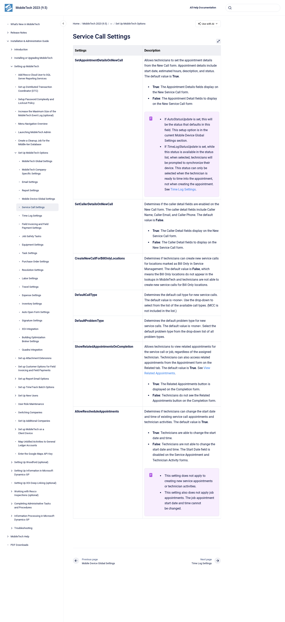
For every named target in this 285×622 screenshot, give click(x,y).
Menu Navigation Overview (33, 123)
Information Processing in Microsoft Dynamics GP (34, 517)
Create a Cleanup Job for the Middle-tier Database (34, 142)
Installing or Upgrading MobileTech (33, 57)
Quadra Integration (32, 349)
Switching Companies (30, 412)
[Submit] (230, 8)
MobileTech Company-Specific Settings (34, 171)
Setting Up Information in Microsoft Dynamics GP (33, 472)
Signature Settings (32, 320)
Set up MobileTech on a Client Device (31, 431)
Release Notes (19, 32)
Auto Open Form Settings (36, 312)
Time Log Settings (32, 215)
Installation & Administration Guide (30, 41)
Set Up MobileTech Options (33, 152)
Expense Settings (31, 295)
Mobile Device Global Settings (38, 198)
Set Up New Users (28, 395)
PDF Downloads (19, 544)
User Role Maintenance (31, 404)
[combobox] (253, 8)
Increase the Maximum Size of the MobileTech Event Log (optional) (37, 113)
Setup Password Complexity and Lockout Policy (36, 101)
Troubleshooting (23, 528)
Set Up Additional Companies (34, 420)
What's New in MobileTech (25, 24)
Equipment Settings (32, 244)
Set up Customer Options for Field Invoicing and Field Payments (36, 368)
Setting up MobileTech (26, 66)
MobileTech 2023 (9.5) (31, 8)
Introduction (21, 49)
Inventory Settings (32, 303)
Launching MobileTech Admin (34, 132)
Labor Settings (30, 278)
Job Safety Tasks (31, 236)
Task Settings (29, 253)
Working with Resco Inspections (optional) (26, 493)
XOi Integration (30, 328)
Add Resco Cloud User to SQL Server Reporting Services (34, 76)
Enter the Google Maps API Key (35, 453)
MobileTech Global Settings (37, 161)
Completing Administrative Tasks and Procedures (32, 505)
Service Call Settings (33, 207)
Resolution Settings (32, 269)
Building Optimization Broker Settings (33, 339)
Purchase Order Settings (35, 261)
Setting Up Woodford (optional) (31, 462)
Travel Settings (30, 286)
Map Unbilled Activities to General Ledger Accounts (36, 443)
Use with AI (208, 23)
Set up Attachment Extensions (35, 358)
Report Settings (30, 190)
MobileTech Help (20, 536)
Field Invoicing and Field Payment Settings (35, 226)
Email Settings (30, 181)
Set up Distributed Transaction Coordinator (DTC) (35, 88)
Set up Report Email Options (33, 378)
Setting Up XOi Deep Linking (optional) (35, 482)
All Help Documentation (203, 7)
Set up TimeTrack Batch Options (36, 387)
